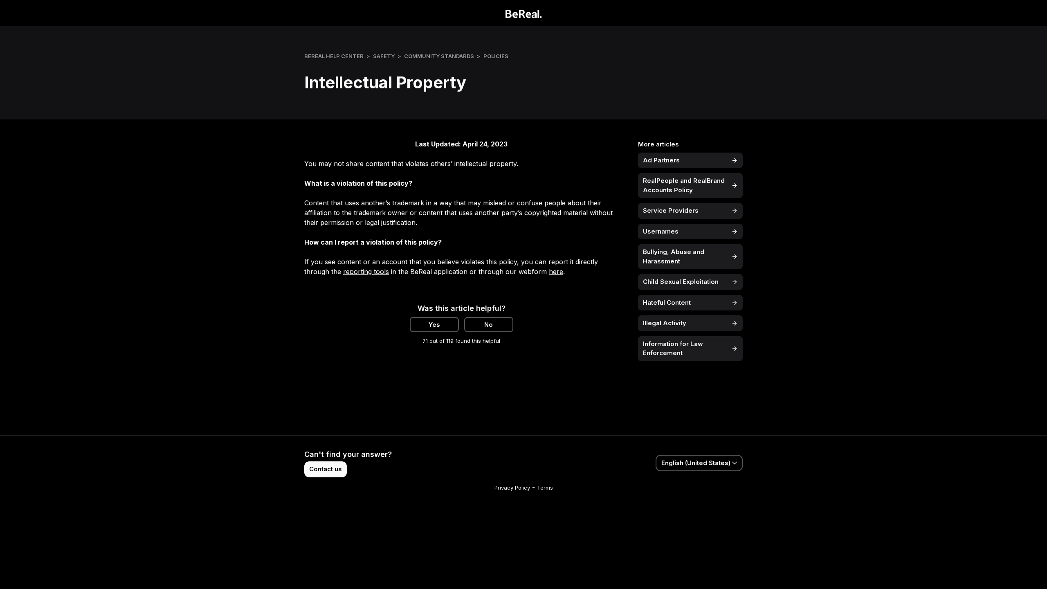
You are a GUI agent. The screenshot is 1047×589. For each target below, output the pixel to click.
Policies (495, 56)
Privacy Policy (512, 487)
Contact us (325, 469)
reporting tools (366, 272)
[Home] (524, 13)
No (488, 324)
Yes (434, 324)
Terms (545, 487)
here (556, 272)
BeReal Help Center (334, 56)
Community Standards (439, 56)
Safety (384, 56)
